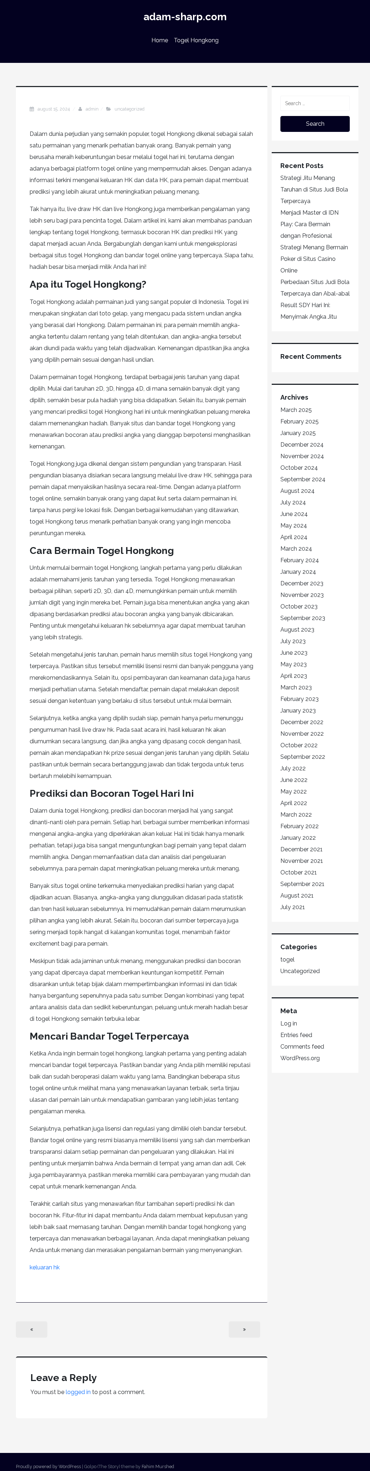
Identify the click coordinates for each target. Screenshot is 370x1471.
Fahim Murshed (158, 1466)
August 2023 (297, 629)
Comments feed (302, 1046)
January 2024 (298, 571)
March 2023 (296, 687)
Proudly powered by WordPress (48, 1466)
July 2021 (292, 907)
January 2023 (298, 710)
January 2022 (298, 837)
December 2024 (302, 444)
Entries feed (296, 1035)
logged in (78, 1392)
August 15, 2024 (54, 109)
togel (287, 959)
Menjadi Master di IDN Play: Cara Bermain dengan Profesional (309, 224)
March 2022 (296, 814)
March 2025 (296, 410)
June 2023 (293, 652)
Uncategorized (130, 109)
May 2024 (293, 525)
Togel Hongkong (196, 40)
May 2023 (293, 664)
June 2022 (293, 780)
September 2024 (303, 479)
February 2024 (299, 560)
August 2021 (297, 895)
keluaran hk (45, 1267)
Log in (288, 1023)
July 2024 (293, 502)
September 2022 (302, 756)
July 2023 (293, 641)
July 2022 (293, 768)
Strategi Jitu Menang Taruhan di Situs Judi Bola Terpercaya (314, 190)
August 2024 (297, 490)
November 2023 (302, 595)
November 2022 (302, 733)
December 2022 (301, 722)
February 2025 (299, 421)
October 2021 (298, 872)
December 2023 (301, 583)
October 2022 (299, 745)
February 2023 (299, 699)
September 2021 (302, 884)
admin (92, 109)
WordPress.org (300, 1058)
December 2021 (301, 849)
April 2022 (293, 803)
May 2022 (293, 791)
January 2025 (298, 433)
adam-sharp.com (185, 17)
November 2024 (302, 456)
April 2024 (293, 537)
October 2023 (299, 606)
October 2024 (299, 467)
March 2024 (296, 548)
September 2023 (302, 618)
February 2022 (299, 826)
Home (159, 40)
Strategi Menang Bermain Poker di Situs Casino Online (314, 259)
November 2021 (301, 860)
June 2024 (294, 514)
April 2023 (293, 675)
